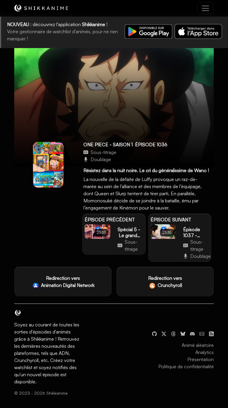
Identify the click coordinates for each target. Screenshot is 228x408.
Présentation (200, 359)
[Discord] (192, 333)
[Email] (202, 333)
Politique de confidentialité (186, 366)
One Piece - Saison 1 (108, 144)
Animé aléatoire (198, 345)
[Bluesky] (182, 333)
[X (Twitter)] (164, 333)
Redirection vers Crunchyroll (165, 281)
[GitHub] (154, 333)
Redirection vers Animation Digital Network (67, 281)
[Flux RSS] (211, 333)
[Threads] (173, 333)
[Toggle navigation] (205, 8)
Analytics (204, 352)
